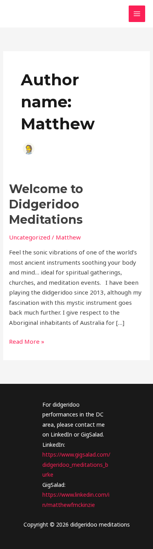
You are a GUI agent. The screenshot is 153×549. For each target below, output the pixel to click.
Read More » (26, 342)
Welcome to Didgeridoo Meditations (46, 204)
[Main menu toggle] (137, 14)
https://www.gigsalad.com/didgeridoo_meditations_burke (76, 464)
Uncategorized (29, 237)
